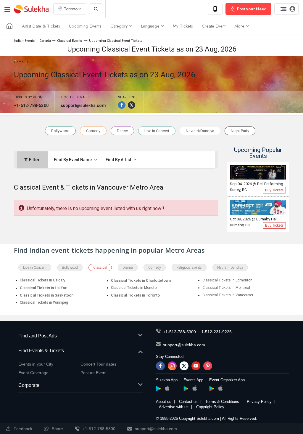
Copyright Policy (210, 407)
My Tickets (183, 26)
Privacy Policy (259, 401)
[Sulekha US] (9, 26)
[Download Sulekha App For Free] (215, 9)
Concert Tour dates (98, 364)
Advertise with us (173, 407)
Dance (122, 131)
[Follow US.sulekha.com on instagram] (172, 365)
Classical (100, 267)
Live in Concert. (34, 267)
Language (150, 26)
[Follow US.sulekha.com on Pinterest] (207, 365)
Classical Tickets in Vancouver (227, 295)
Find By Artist (119, 159)
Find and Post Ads (37, 335)
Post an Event (93, 372)
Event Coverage (33, 372)
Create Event (213, 26)
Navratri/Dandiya (200, 131)
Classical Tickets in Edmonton (227, 280)
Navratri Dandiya (230, 267)
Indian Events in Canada (32, 41)
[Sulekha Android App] (158, 388)
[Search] (95, 8)
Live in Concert (156, 131)
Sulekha (31, 9)
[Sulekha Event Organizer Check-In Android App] (211, 388)
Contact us (188, 401)
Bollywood (60, 131)
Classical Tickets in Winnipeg (44, 302)
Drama (128, 267)
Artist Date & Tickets (41, 26)
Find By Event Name (73, 159)
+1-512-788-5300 (31, 105)
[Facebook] (121, 105)
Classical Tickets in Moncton (135, 288)
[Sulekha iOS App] (167, 388)
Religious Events (189, 267)
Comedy (93, 131)
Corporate (28, 385)
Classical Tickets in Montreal (226, 288)
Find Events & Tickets (41, 350)
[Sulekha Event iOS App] (194, 388)
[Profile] (286, 9)
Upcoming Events (85, 26)
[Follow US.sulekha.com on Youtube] (196, 365)
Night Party (240, 131)
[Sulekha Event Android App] (185, 388)
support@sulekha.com (83, 105)
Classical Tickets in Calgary (42, 280)
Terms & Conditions (222, 401)
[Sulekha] (7, 9)
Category (119, 26)
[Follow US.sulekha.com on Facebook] (160, 365)
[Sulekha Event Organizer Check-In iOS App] (220, 388)
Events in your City (35, 364)
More (239, 26)
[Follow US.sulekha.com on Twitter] (184, 365)
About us (163, 401)
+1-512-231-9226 (215, 331)
